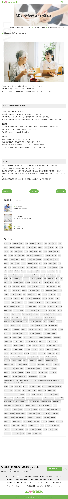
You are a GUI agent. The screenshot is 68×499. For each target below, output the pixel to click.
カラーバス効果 (48, 394)
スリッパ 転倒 (31, 413)
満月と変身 (7, 318)
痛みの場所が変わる (39, 255)
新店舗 (61, 267)
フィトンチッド (28, 275)
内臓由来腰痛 (57, 337)
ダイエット (26, 279)
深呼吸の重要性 (23, 376)
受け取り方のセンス (9, 322)
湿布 (40, 263)
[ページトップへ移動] (65, 468)
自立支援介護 (21, 394)
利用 (50, 244)
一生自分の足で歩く (30, 369)
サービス (23, 263)
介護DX (6, 386)
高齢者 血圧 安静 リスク (22, 402)
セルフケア (42, 345)
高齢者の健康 (52, 310)
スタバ (59, 294)
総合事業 (23, 271)
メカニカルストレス (9, 369)
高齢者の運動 (7, 337)
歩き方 (29, 357)
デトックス (7, 302)
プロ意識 (41, 349)
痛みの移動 (21, 255)
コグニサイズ (7, 410)
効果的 (35, 267)
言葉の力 (25, 318)
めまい (61, 248)
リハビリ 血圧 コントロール (44, 406)
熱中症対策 (7, 425)
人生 (9, 290)
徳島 (27, 429)
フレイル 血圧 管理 (34, 402)
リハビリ (32, 429)
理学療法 (49, 345)
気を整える (13, 357)
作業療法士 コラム (48, 398)
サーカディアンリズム (39, 287)
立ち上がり (29, 248)
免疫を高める (7, 376)
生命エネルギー (22, 357)
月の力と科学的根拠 (16, 318)
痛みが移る (29, 255)
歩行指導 (23, 287)
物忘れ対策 (17, 390)
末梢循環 (54, 330)
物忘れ (28, 394)
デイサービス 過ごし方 (17, 429)
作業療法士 (15, 244)
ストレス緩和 (11, 275)
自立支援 (25, 386)
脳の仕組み (15, 279)
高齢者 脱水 (7, 421)
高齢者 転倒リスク (56, 410)
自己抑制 (39, 259)
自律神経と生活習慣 (9, 306)
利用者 (54, 244)
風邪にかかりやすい (51, 287)
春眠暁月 (44, 298)
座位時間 (18, 248)
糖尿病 (26, 251)
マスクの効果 (52, 372)
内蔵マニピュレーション (31, 341)
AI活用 (11, 386)
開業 (5, 271)
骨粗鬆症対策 (41, 365)
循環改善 (25, 361)
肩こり (21, 283)
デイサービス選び (8, 390)
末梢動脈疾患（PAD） (9, 365)
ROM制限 (28, 372)
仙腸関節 (16, 345)
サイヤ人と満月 (44, 314)
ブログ (21, 244)
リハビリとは (7, 244)
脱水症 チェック (17, 421)
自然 (53, 271)
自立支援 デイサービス (43, 413)
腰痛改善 (31, 330)
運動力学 (22, 345)
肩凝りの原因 (42, 267)
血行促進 (36, 275)
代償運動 (35, 345)
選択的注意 (29, 398)
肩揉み (50, 251)
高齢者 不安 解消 (19, 398)
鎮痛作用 (16, 283)
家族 (18, 263)
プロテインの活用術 (30, 310)
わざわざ (32, 322)
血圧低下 (42, 275)
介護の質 (6, 353)
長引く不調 (34, 283)
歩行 (5, 287)
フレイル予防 (27, 410)
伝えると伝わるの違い (50, 318)
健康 (50, 429)
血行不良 (10, 255)
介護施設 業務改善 (9, 417)
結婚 (38, 290)
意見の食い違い (16, 290)
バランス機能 (7, 333)
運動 (62, 279)
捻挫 (59, 263)
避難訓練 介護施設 (21, 413)
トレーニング (7, 433)
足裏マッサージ (24, 333)
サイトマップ (58, 486)
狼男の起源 (35, 314)
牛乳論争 (19, 365)
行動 (38, 271)
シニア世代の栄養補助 (31, 306)
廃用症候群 (7, 429)
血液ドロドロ (36, 421)
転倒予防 (30, 287)
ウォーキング (16, 287)
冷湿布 (50, 263)
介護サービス (7, 349)
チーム (35, 263)
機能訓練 (55, 267)
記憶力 (20, 410)
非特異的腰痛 (48, 337)
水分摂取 (14, 361)
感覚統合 (60, 330)
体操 (39, 294)
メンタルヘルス (37, 398)
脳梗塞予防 (51, 421)
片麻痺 (42, 357)
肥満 (35, 248)
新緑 (5, 275)
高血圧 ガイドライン (9, 406)
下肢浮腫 (54, 357)
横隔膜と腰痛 (7, 330)
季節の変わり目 (36, 298)
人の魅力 (13, 294)
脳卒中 (46, 248)
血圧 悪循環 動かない (31, 406)
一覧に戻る (34, 191)
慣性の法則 (35, 357)
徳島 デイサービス (21, 417)
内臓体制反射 (16, 330)
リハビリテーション (17, 349)
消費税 (5, 248)
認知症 (51, 248)
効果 (25, 302)
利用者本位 (34, 349)
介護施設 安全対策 (9, 413)
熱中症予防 (46, 417)
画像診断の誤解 (8, 341)
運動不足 (23, 259)
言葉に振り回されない (41, 326)
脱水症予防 (24, 425)
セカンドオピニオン (18, 341)
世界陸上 (54, 333)
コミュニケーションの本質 (36, 318)
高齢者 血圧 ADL (20, 406)
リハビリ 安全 (54, 413)
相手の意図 (51, 322)
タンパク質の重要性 (18, 310)
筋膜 (20, 337)
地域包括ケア (56, 349)
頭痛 (56, 248)
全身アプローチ (38, 330)
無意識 (51, 283)
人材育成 (38, 386)
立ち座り (12, 259)
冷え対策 (32, 333)
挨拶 (27, 244)
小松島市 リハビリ (33, 425)
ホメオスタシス (47, 369)
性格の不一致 (32, 290)
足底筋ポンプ (33, 361)
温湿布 (45, 263)
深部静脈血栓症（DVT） (51, 361)
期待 (24, 294)
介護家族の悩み (51, 390)
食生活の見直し (8, 310)
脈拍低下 (49, 275)
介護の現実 (48, 349)
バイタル (55, 429)
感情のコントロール (15, 326)
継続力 (54, 369)
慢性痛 (14, 267)
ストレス (20, 353)
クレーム (56, 259)
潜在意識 (46, 283)
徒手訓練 (48, 255)
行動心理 (32, 386)
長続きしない (51, 279)
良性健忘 (56, 394)
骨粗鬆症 (40, 248)
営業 (46, 244)
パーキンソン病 (58, 290)
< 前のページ (7, 191)
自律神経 (43, 271)
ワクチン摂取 (42, 376)
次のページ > (61, 191)
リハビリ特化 (38, 417)
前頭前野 (15, 410)
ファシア (15, 337)
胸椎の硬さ (24, 330)
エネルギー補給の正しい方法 (55, 306)
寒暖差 (13, 302)
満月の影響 (7, 314)
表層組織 (21, 372)
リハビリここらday (38, 337)
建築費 (29, 271)
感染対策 (15, 376)
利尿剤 (19, 361)
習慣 (45, 279)
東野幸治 (19, 294)
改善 (58, 275)
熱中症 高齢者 (27, 421)
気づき (58, 353)
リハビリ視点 (32, 365)
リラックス (19, 275)
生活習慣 (6, 251)
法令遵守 (30, 263)
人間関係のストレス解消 (22, 322)
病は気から (13, 353)
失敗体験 (39, 279)
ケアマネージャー (57, 345)
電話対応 (32, 244)
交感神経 (26, 353)
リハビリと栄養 (42, 306)
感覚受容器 (47, 330)
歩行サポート (47, 333)
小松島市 (35, 410)
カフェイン (16, 298)
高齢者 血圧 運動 (59, 398)
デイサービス (39, 244)
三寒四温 (57, 298)
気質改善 (35, 433)
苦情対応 (13, 263)
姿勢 (12, 251)
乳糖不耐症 (56, 365)
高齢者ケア (15, 333)
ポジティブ (59, 322)
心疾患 (20, 251)
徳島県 (42, 425)
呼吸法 (49, 341)
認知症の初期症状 (8, 398)
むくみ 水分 (59, 421)
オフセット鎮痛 (8, 283)
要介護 (45, 429)
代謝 (16, 251)
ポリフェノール (8, 298)
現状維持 (39, 369)
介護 (40, 433)
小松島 (49, 267)
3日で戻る (34, 372)
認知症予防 (58, 386)
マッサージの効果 (43, 372)
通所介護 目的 (56, 425)
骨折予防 (25, 365)
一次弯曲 (55, 341)
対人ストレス (25, 326)
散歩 (9, 287)
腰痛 (59, 255)
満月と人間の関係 (16, 314)
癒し (49, 271)
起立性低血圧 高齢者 (46, 402)
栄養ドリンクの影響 (42, 310)
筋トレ (34, 294)
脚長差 (35, 251)
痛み (16, 255)
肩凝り (45, 251)
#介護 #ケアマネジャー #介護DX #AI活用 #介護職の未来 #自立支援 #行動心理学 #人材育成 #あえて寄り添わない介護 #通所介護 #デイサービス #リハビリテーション (33, 381)
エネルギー (33, 353)
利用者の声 (7, 372)
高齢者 (60, 244)
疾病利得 (28, 283)
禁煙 (57, 279)
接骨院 (5, 279)
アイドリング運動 (27, 337)
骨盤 (31, 251)
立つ (23, 248)
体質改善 (28, 433)
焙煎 (22, 298)
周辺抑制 (54, 255)
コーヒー (44, 294)
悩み (40, 283)
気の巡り (6, 357)
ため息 (29, 259)
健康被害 (12, 248)
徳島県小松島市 (19, 369)
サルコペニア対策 (39, 302)
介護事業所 (27, 349)
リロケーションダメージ (10, 394)
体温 (5, 290)
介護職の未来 (18, 386)
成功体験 (33, 279)
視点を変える (51, 353)
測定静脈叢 (41, 361)
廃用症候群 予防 (57, 402)
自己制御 (46, 259)
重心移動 (48, 357)
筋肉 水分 (44, 421)
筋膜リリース (42, 341)
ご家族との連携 (15, 425)
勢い (34, 259)
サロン (22, 433)
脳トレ (55, 406)
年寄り (17, 259)
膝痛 (55, 263)
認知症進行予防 (42, 390)
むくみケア (38, 333)
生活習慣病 (38, 429)
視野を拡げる (49, 290)
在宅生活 (48, 425)
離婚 (42, 290)
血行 (5, 255)
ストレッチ (19, 302)
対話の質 (6, 326)
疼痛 (9, 267)
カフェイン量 (52, 294)
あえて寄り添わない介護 (48, 386)
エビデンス (49, 365)
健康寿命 (31, 302)
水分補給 (53, 417)
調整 (40, 251)
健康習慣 (59, 310)
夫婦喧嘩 (24, 290)
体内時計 (51, 298)
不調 (54, 275)
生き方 (32, 326)
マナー (45, 322)
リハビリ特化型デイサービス (29, 390)
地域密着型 (30, 417)
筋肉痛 (29, 294)
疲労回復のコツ (19, 306)
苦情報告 (6, 263)
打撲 (5, 267)
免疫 (59, 287)
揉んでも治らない (53, 326)
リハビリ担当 (21, 267)
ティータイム (16, 433)
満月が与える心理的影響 (56, 314)
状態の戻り (14, 372)
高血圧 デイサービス (9, 402)
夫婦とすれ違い (42, 353)
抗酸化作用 (28, 298)
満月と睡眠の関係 (26, 314)
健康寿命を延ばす (56, 302)
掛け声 (5, 259)
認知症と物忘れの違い (37, 394)
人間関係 (6, 294)
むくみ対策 (7, 361)
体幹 (51, 259)
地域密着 (17, 271)
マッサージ (57, 251)
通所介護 (10, 271)
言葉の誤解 (38, 322)
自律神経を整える (33, 376)
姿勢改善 (28, 345)
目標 (34, 271)
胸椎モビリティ (8, 345)
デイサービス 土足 (44, 410)
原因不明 (57, 283)
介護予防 (48, 302)
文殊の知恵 (29, 267)
